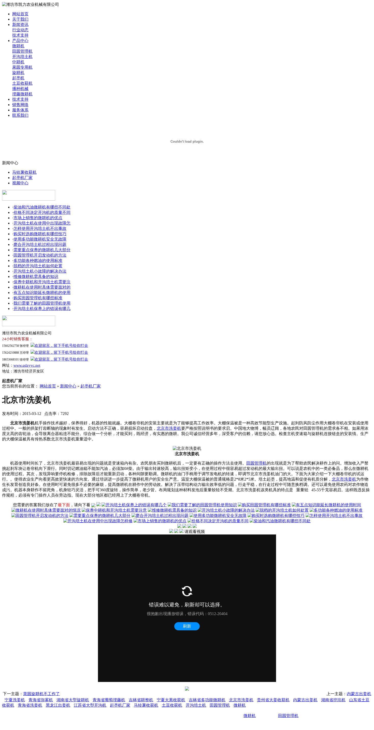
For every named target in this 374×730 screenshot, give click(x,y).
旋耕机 (18, 72)
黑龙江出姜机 (58, 705)
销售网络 (20, 104)
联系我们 (20, 115)
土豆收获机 (22, 83)
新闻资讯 (20, 24)
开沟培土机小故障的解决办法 (39, 271)
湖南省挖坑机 (333, 700)
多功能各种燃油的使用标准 (37, 260)
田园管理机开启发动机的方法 (39, 255)
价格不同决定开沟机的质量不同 (41, 212)
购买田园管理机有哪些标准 (37, 298)
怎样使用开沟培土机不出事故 (39, 228)
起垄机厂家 (22, 177)
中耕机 (18, 62)
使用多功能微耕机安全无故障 (39, 239)
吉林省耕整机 (141, 700)
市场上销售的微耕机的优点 (37, 218)
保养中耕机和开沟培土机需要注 (41, 282)
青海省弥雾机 (40, 700)
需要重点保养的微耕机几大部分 (41, 250)
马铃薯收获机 (24, 172)
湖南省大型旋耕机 (72, 700)
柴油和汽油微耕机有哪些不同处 (41, 207)
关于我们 (20, 19)
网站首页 (20, 14)
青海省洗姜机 (30, 705)
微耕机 (18, 46)
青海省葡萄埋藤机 (109, 700)
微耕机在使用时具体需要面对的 (41, 287)
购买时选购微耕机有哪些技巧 (39, 234)
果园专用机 (22, 67)
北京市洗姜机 (169, 428)
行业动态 (20, 30)
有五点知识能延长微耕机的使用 (41, 292)
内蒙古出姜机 (359, 694)
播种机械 (20, 88)
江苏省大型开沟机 (90, 705)
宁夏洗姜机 (15, 700)
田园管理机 (22, 51)
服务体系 (20, 110)
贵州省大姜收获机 (273, 700)
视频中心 (20, 183)
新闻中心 (68, 386)
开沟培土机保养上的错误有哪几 (41, 308)
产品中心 (20, 40)
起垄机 (18, 78)
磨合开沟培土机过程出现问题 (39, 244)
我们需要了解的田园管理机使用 (41, 303)
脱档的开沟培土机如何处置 (37, 266)
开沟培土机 (22, 56)
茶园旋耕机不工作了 (41, 694)
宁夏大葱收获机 (171, 700)
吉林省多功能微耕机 (207, 700)
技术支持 (20, 35)
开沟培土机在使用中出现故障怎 (41, 223)
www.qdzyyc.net (26, 365)
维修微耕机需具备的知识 (35, 276)
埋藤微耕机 (22, 94)
